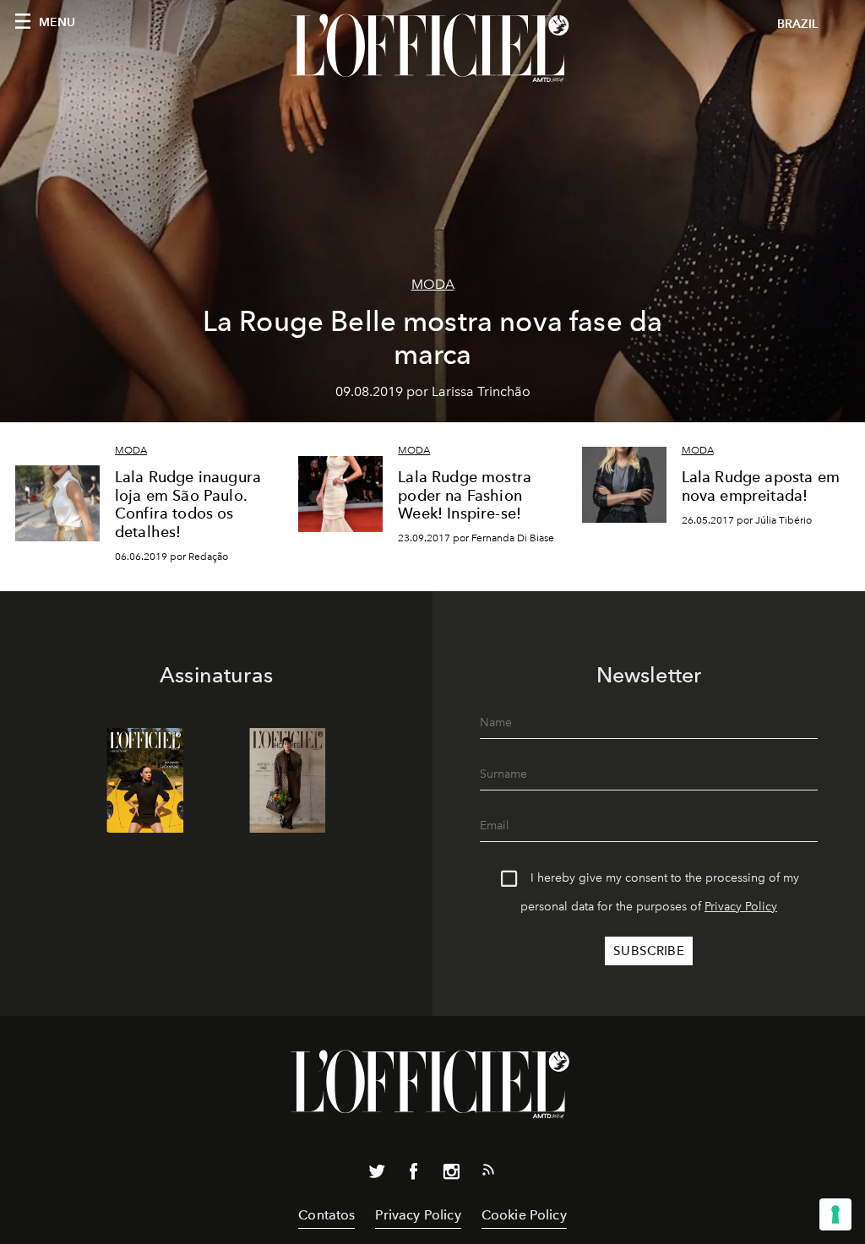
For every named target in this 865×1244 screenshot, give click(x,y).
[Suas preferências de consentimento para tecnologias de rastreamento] (835, 1214)
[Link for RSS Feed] (488, 1173)
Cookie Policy (524, 1215)
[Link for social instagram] (451, 1174)
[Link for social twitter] (376, 1174)
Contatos (326, 1215)
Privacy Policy (741, 906)
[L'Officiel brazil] (432, 48)
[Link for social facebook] (413, 1174)
